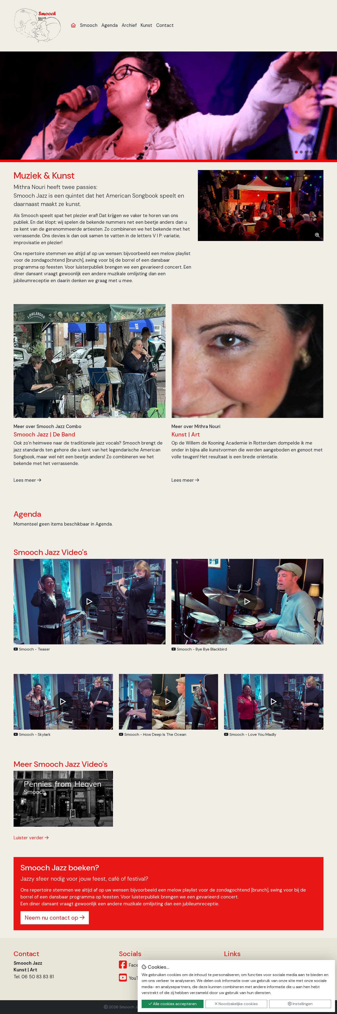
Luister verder (29, 838)
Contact (165, 25)
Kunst (146, 25)
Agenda (109, 25)
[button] (291, 152)
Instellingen (302, 1003)
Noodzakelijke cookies (238, 1003)
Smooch (88, 25)
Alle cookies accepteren (174, 1003)
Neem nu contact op (52, 917)
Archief (129, 25)
